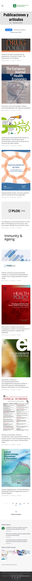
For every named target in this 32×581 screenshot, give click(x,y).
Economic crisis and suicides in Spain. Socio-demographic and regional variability (16, 107)
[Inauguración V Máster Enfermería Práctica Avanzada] (27, 553)
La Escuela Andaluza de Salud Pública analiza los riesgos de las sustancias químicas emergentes (17, 540)
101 (20, 503)
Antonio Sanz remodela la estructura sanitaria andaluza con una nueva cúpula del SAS (18, 534)
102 (24, 503)
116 (16, 505)
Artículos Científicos (19, 30)
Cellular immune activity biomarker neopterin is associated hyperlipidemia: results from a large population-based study (15, 275)
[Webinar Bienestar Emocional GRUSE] (16, 553)
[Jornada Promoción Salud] (4, 553)
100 (16, 503)
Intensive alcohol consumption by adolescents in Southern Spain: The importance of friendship (13, 56)
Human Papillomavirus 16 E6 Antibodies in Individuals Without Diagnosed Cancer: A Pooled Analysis (16, 491)
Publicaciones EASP (15, 32)
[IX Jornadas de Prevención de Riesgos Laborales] (4, 558)
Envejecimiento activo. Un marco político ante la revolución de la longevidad (15, 194)
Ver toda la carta (13, 564)
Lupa (18, 45)
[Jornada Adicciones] (10, 553)
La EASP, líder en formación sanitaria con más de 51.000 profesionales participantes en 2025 (16, 528)
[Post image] (3, 528)
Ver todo (8, 30)
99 (12, 503)
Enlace (14, 45)
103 (28, 503)
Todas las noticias (6, 564)
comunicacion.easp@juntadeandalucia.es (20, 576)
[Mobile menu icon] (2, 6)
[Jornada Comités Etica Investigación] (22, 553)
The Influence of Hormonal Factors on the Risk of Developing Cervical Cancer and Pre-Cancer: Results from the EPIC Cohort (16, 223)
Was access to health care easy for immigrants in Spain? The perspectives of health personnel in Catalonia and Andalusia (16, 329)
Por (13, 60)
